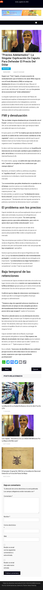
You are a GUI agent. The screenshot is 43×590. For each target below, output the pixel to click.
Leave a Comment (18, 72)
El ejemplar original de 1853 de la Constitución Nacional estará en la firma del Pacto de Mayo (21, 472)
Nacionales (6, 68)
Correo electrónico (10, 526)
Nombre (7, 516)
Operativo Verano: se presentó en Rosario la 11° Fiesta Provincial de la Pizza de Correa (37, 369)
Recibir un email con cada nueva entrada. (9, 565)
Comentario (8, 496)
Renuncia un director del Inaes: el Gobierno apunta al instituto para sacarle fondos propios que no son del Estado (8, 369)
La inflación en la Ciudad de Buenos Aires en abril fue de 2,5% (21, 407)
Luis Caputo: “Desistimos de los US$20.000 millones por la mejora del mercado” (21, 440)
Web (5, 536)
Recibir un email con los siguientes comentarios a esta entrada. (9, 551)
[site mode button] (37, 23)
